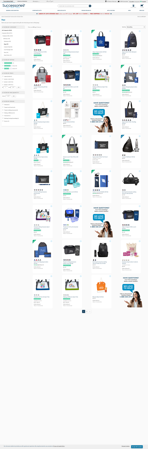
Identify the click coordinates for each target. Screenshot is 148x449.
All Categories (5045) (7, 30)
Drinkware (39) (7, 41)
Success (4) (6, 121)
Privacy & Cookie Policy (59, 446)
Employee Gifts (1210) (8, 35)
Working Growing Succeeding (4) (11, 118)
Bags (35, 27)
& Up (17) (14, 68)
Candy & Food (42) (8, 46)
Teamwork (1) (7, 115)
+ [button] (2, 27)
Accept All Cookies (137, 446)
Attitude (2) (6, 104)
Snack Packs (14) (8, 55)
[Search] (90, 6)
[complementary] (74, 13)
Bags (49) (6, 44)
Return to (141, 16)
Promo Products (86, 10)
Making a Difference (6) (9, 112)
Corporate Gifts (37, 10)
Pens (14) (6, 52)
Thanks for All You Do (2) (9, 107)
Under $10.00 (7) (8, 76)
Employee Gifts (62, 10)
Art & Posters (111, 10)
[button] (8, 1)
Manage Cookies (126, 446)
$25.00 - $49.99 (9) (8, 82)
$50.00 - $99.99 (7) (8, 84)
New (129, 10)
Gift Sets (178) (6, 38)
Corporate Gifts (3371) (7, 33)
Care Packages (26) (8, 49)
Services (141, 10)
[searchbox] (74, 6)
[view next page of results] (89, 311)
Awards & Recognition (12, 10)
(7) (13, 63)
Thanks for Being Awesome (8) (11, 110)
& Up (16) (14, 65)
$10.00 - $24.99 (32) (9, 79)
